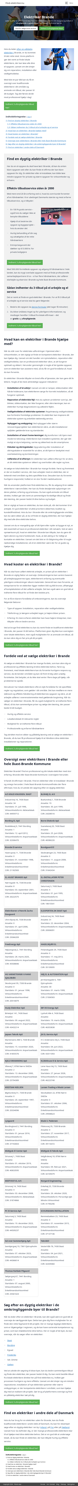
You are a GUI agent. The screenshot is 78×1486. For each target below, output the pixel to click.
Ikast (9, 1340)
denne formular (39, 307)
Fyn (52, 1427)
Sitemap (63, 1484)
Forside (42, 1484)
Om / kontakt (51, 1484)
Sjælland (65, 1427)
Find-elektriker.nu (15, 3)
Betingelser (71, 1484)
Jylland (43, 1427)
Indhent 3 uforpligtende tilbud (52, 28)
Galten (10, 1364)
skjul (29, 117)
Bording (11, 1345)
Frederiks (11, 1355)
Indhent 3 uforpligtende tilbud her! (20, 106)
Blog (57, 1484)
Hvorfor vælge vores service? (25, 28)
